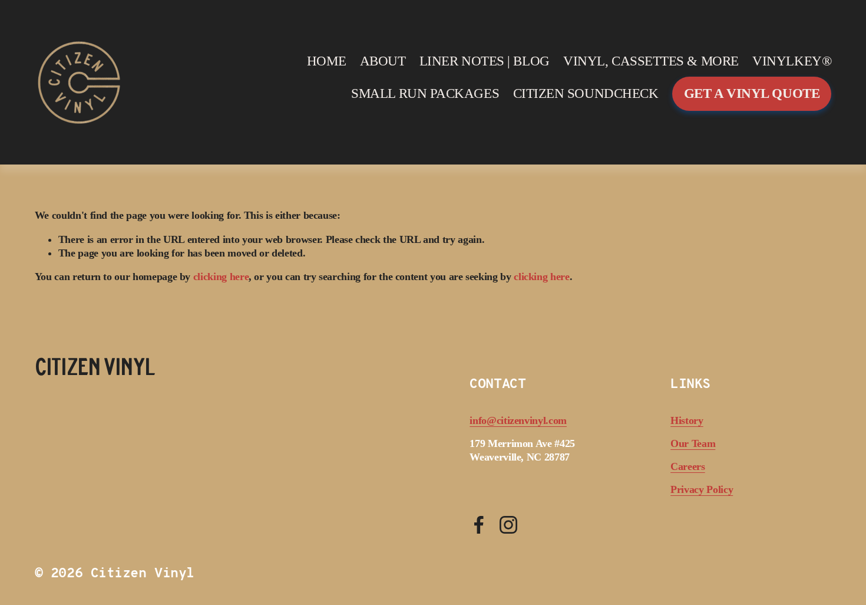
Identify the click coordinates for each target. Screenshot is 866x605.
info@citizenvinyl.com (518, 420)
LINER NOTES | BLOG (484, 61)
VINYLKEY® (791, 61)
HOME (326, 61)
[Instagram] (508, 524)
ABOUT (383, 61)
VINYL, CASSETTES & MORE (651, 61)
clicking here (221, 276)
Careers (687, 466)
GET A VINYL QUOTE (751, 93)
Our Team (692, 443)
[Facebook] (479, 524)
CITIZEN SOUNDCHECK (586, 93)
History (686, 420)
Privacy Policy (701, 489)
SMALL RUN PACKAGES (425, 93)
